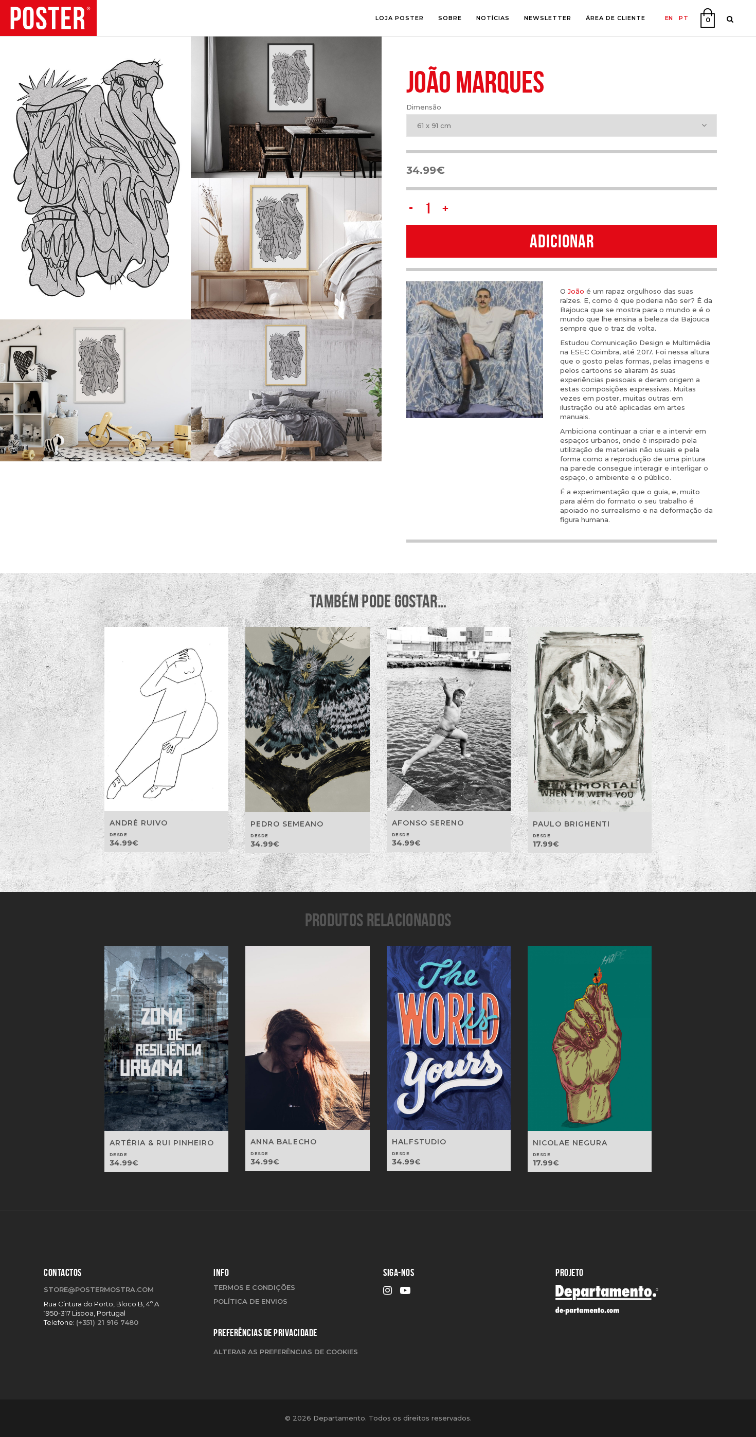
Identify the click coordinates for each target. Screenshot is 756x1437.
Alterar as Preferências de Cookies (285, 1352)
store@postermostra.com (99, 1289)
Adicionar (562, 241)
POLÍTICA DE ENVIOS (250, 1301)
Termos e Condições (254, 1287)
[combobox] (561, 125)
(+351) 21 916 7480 (107, 1322)
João (576, 291)
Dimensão (423, 107)
